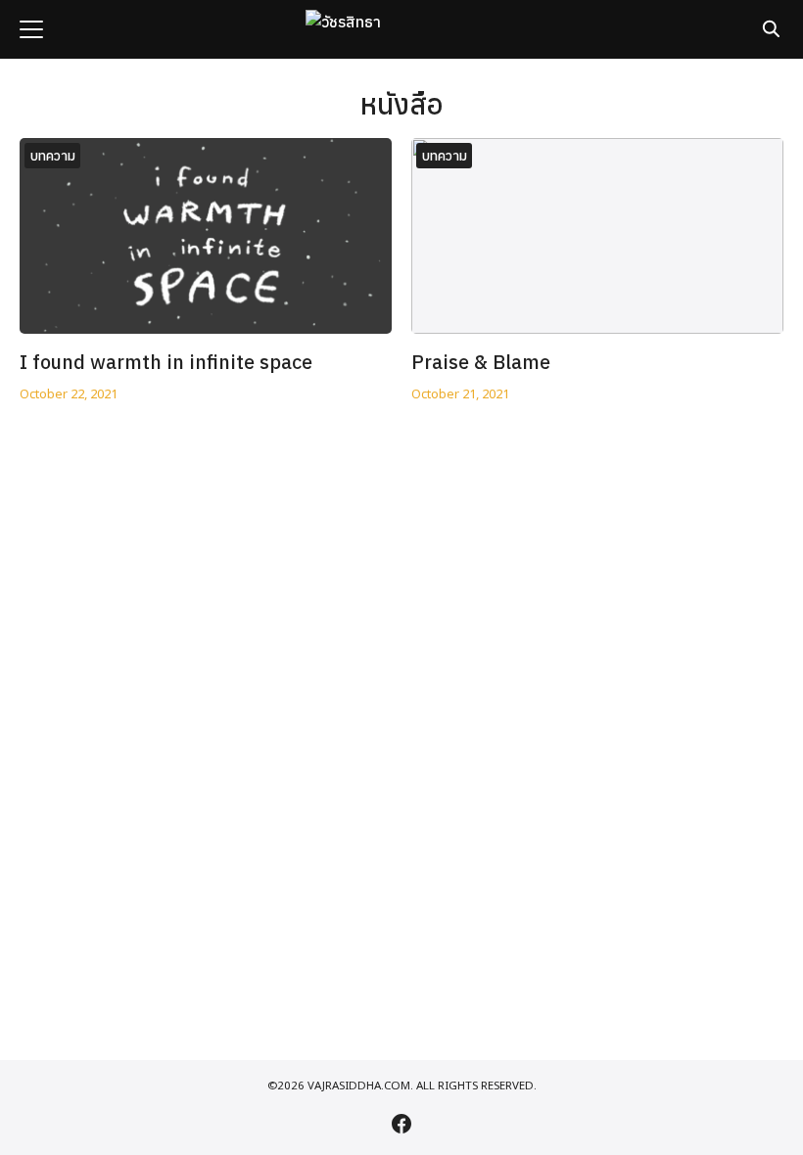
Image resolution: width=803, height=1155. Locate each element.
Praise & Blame (480, 361)
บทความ (52, 155)
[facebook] (401, 1123)
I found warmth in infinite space (166, 361)
